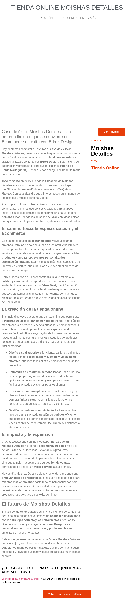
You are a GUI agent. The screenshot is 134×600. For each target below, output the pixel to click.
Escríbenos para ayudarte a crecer (21, 578)
